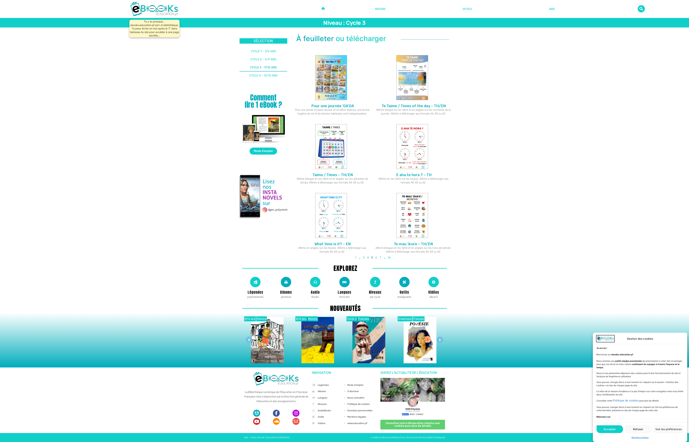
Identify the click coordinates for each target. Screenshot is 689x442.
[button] (263, 151)
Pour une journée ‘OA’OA (332, 106)
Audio (315, 292)
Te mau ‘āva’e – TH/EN (413, 244)
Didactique (405, 318)
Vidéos (433, 292)
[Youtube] (256, 421)
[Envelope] (295, 421)
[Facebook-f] (276, 413)
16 (389, 257)
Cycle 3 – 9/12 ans (263, 67)
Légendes (255, 292)
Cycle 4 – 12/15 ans (263, 75)
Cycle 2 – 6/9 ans (263, 59)
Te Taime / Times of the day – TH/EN (413, 106)
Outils (467, 9)
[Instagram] (295, 413)
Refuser (638, 429)
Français (363, 318)
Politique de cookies (626, 400)
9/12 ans (250, 318)
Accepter (610, 429)
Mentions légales (640, 437)
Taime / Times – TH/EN (332, 175)
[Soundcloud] (276, 421)
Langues (344, 292)
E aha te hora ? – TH (413, 175)
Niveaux (375, 292)
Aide (552, 9)
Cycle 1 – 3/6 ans (263, 51)
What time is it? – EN (332, 244)
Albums (286, 292)
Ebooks (380, 9)
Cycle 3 (352, 318)
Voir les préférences (668, 429)
